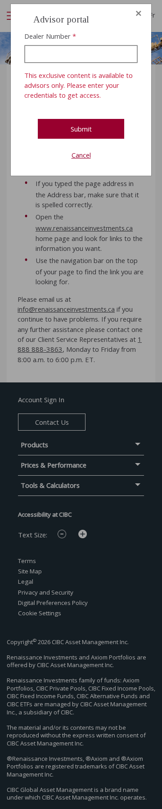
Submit (81, 128)
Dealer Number (47, 36)
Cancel (81, 154)
